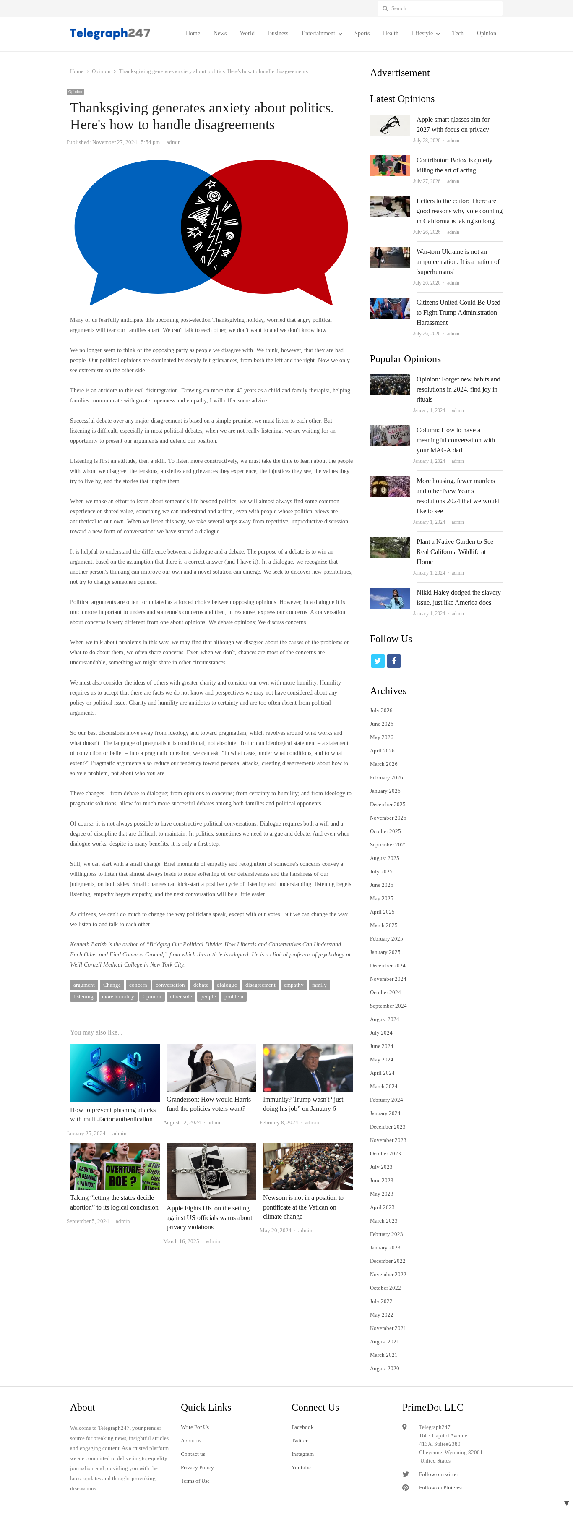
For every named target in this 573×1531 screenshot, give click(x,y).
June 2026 (381, 724)
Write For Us (195, 1427)
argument (84, 985)
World (247, 33)
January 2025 (385, 952)
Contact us (193, 1454)
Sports (362, 33)
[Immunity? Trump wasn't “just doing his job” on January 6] (308, 1049)
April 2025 (382, 912)
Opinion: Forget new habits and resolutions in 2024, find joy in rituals (458, 389)
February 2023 (386, 1234)
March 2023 (384, 1220)
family (319, 985)
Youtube (301, 1467)
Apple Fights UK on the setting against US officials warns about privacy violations (209, 1217)
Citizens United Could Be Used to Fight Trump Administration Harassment (458, 312)
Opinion (486, 33)
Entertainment (318, 33)
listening (83, 996)
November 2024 (388, 979)
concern (138, 985)
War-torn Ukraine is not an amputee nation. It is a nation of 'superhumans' (458, 261)
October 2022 (385, 1288)
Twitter (299, 1440)
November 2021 (388, 1328)
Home (193, 33)
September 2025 (388, 844)
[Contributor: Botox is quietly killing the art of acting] (390, 160)
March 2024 (384, 1086)
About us (191, 1440)
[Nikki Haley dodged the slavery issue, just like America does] (390, 592)
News (220, 33)
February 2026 (386, 777)
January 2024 (385, 1113)
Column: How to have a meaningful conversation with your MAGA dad (456, 440)
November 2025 (388, 818)
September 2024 (388, 1006)
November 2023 (388, 1140)
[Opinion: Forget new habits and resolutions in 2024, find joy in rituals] (390, 379)
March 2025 (384, 925)
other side (181, 996)
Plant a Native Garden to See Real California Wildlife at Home (455, 551)
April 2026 (382, 750)
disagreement (260, 985)
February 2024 (386, 1100)
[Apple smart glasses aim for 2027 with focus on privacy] (390, 119)
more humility (118, 996)
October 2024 (385, 992)
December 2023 (388, 1126)
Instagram (303, 1454)
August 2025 (384, 858)
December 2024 (388, 965)
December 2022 (388, 1261)
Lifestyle (422, 33)
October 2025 (385, 831)
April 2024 (382, 1073)
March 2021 (384, 1355)
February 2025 (386, 938)
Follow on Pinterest (441, 1487)
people (208, 996)
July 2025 (381, 871)
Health (390, 33)
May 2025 (381, 898)
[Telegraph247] (113, 34)
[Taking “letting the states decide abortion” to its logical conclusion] (115, 1147)
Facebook (303, 1427)
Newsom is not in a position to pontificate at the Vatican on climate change (303, 1207)
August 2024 (384, 1019)
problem (233, 996)
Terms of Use (195, 1481)
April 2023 (382, 1207)
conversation (170, 985)
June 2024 (381, 1046)
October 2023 (385, 1153)
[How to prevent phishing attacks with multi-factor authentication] (115, 1049)
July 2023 (381, 1167)
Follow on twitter (438, 1474)
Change (112, 985)
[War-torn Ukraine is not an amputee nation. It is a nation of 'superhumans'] (390, 251)
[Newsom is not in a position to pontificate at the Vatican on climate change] (308, 1147)
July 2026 (381, 710)
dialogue (227, 985)
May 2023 (381, 1194)
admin (453, 141)
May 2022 (381, 1315)
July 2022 (381, 1301)
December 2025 (388, 804)
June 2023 (381, 1180)
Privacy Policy (197, 1467)
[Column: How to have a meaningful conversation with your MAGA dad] (390, 430)
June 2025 (381, 885)
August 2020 (384, 1368)
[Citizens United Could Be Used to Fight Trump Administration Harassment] (390, 302)
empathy (294, 985)
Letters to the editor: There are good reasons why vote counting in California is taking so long (460, 211)
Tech (458, 33)
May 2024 (381, 1059)
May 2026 (381, 737)
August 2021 (384, 1341)
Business (278, 33)
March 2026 (384, 764)
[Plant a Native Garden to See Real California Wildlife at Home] (390, 541)
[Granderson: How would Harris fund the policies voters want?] (211, 1049)
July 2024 (381, 1032)
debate (200, 985)
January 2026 (385, 791)
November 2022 (388, 1274)
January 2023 (385, 1247)
